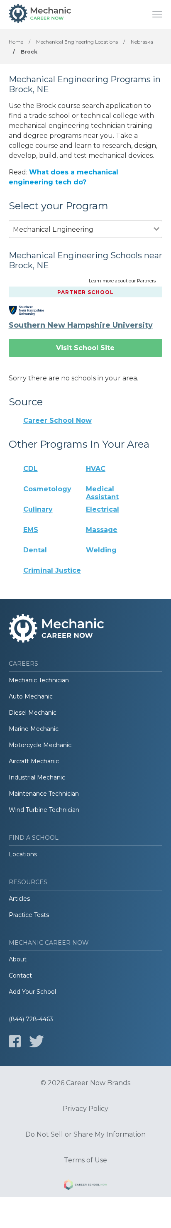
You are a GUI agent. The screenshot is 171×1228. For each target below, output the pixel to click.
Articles (19, 898)
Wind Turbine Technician (44, 810)
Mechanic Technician (39, 680)
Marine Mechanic (34, 729)
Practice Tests (29, 915)
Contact (20, 975)
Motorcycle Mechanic (40, 745)
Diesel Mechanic (32, 712)
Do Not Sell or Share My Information (85, 1134)
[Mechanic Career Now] (40, 14)
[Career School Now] (85, 1186)
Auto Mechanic (31, 696)
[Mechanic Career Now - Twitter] (36, 1041)
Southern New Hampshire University (81, 325)
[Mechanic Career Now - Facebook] (15, 1041)
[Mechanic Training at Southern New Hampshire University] (32, 311)
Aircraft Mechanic (34, 761)
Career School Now (57, 420)
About (18, 959)
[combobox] (81, 240)
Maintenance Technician (44, 793)
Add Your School (32, 991)
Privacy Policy (85, 1108)
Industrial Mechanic (37, 777)
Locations (23, 854)
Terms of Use (85, 1160)
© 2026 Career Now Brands (85, 1083)
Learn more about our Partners (122, 281)
